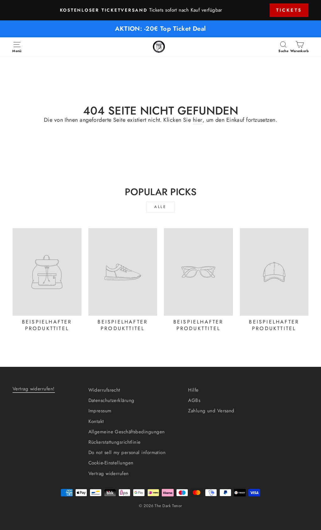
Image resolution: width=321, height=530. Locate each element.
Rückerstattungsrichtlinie (114, 442)
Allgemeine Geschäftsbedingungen (126, 431)
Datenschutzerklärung (111, 400)
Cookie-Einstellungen (111, 462)
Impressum (100, 410)
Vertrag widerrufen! (34, 388)
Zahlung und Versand (211, 410)
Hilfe (193, 390)
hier (198, 120)
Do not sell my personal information (127, 452)
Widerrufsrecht (104, 390)
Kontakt (96, 421)
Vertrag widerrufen (108, 473)
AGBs (194, 400)
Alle (160, 207)
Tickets (289, 10)
